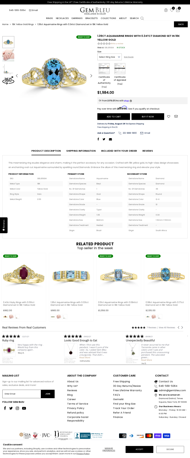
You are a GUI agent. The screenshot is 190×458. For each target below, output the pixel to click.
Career (71, 399)
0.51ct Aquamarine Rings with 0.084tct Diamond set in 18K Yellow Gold (118, 303)
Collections (108, 18)
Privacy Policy (83, 453)
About (123, 18)
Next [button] (90, 74)
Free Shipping (121, 381)
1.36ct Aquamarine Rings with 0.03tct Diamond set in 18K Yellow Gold (70, 303)
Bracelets (92, 18)
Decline (170, 449)
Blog (70, 395)
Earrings (77, 18)
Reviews (147, 151)
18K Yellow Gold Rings (23, 24)
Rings (49, 18)
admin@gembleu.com (172, 390)
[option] (54, 74)
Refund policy (75, 412)
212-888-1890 (129, 132)
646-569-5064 (17, 10)
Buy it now (148, 116)
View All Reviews (167, 327)
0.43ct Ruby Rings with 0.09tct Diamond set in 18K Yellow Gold (19, 303)
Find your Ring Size (124, 403)
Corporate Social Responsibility (77, 418)
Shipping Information (81, 151)
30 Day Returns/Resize (127, 386)
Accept (139, 449)
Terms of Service (77, 403)
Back (181, 24)
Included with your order (119, 151)
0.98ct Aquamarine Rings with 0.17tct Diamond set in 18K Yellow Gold (165, 303)
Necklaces (62, 18)
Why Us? (72, 386)
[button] (178, 327)
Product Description (46, 151)
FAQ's (116, 395)
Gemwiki (118, 399)
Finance (118, 417)
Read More (37, 357)
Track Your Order (123, 408)
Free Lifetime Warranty (127, 390)
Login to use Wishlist (169, 116)
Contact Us (166, 381)
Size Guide (128, 57)
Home (5, 24)
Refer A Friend (122, 412)
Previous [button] (15, 74)
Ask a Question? (106, 132)
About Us (72, 381)
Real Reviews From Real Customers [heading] (24, 327)
